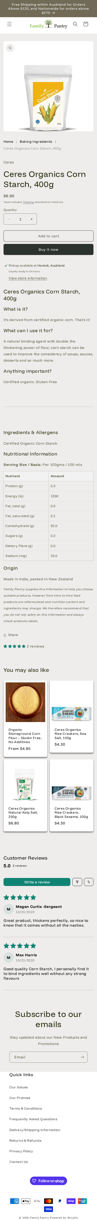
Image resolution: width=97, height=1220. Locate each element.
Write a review (37, 882)
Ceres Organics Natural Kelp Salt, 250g (23, 812)
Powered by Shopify (64, 1217)
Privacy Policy (21, 1151)
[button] (9, 24)
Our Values (18, 1087)
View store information (28, 278)
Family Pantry (39, 1217)
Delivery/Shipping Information (34, 1130)
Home (8, 141)
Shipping (28, 202)
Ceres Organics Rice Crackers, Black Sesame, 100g (71, 812)
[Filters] (77, 882)
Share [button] (13, 635)
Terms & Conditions (25, 1108)
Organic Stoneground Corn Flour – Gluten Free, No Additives (25, 735)
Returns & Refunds (25, 1140)
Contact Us (18, 1162)
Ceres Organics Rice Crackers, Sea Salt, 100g (70, 733)
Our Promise (20, 1098)
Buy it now (49, 249)
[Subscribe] (82, 1057)
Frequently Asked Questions (33, 1119)
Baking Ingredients (36, 141)
